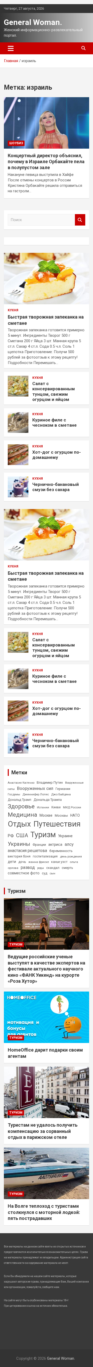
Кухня (13, 310)
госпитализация (45, 856)
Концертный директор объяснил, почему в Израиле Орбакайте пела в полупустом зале (46, 161)
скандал (52, 868)
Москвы (61, 815)
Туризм (43, 834)
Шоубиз (16, 143)
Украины (19, 844)
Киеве (56, 807)
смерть (67, 868)
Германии (63, 789)
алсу (69, 844)
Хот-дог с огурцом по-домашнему (56, 455)
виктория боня (19, 856)
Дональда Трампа (48, 800)
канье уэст (59, 862)
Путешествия (57, 824)
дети (12, 862)
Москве (46, 815)
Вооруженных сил (35, 788)
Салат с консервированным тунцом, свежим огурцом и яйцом (53, 391)
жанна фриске (38, 862)
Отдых (19, 824)
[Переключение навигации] (11, 48)
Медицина (22, 814)
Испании (43, 807)
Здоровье (21, 806)
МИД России (72, 807)
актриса (55, 844)
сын (52, 873)
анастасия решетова (27, 850)
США (22, 835)
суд (44, 873)
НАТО (75, 815)
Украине (65, 836)
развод (28, 867)
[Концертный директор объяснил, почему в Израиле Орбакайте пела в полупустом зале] (46, 123)
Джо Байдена (61, 794)
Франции (39, 845)
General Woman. (33, 22)
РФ (11, 835)
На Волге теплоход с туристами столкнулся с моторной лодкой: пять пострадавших (44, 1212)
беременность (61, 851)
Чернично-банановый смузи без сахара (55, 487)
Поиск (80, 220)
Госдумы (14, 794)
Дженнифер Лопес (35, 794)
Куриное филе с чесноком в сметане (54, 422)
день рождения (71, 856)
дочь (22, 862)
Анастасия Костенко (21, 782)
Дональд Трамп (19, 800)
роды (40, 868)
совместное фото (24, 873)
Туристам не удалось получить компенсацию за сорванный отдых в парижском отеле (43, 1131)
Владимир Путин (50, 782)
